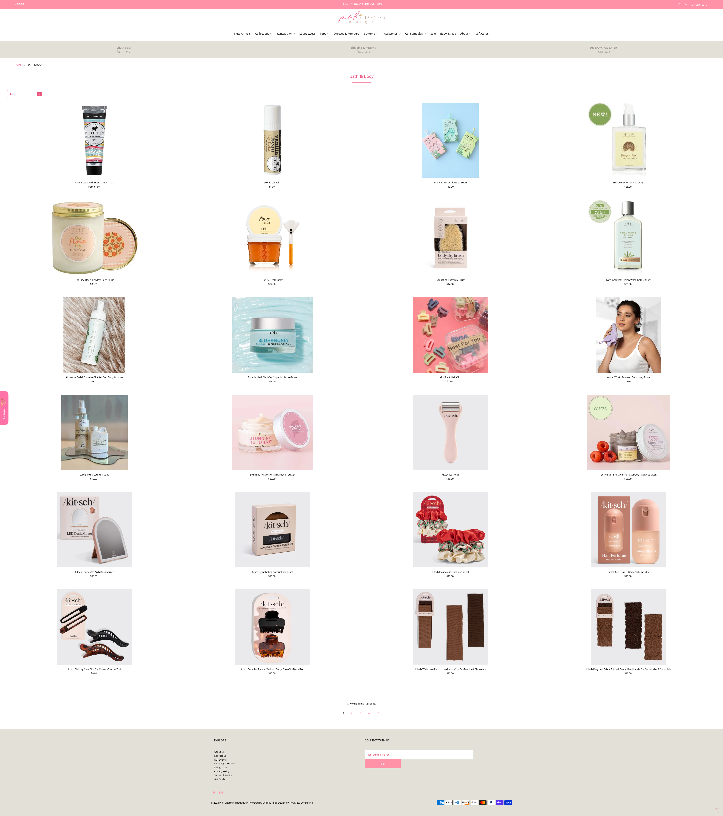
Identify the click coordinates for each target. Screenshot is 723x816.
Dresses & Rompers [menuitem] (346, 33)
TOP (716, 811)
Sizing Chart (220, 767)
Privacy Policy (221, 771)
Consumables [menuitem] (414, 33)
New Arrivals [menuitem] (242, 33)
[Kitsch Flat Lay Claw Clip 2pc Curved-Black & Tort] (94, 627)
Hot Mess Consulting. (301, 802)
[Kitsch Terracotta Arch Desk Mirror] (94, 529)
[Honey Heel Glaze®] (272, 237)
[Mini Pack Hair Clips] (450, 335)
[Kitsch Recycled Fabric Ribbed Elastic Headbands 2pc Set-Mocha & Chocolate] (628, 627)
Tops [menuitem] (323, 33)
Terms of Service (223, 775)
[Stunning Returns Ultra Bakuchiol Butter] (272, 432)
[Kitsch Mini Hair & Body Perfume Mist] (628, 529)
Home (18, 64)
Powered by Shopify (260, 802)
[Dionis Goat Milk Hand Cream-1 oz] (94, 140)
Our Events (220, 759)
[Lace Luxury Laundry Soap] (94, 432)
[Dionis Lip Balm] (272, 140)
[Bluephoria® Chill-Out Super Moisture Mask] (272, 335)
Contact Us (220, 755)
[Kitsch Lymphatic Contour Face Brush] (272, 529)
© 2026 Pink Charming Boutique (229, 802)
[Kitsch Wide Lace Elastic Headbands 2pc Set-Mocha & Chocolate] (450, 627)
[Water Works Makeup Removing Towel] (628, 335)
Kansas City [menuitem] (284, 33)
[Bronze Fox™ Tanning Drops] (628, 140)
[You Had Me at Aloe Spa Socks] (450, 140)
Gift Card (19, 3)
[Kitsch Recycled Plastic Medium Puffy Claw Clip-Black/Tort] (272, 627)
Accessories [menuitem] (390, 33)
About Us (219, 751)
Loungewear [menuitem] (307, 33)
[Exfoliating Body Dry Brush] (450, 237)
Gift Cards (219, 779)
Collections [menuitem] (262, 33)
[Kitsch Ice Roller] (450, 432)
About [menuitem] (464, 33)
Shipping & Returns (225, 763)
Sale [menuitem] (433, 33)
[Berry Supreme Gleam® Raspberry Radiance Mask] (628, 432)
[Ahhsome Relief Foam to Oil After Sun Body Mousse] (94, 335)
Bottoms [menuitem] (369, 33)
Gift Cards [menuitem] (482, 33)
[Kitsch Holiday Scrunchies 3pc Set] (450, 529)
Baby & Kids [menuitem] (448, 33)
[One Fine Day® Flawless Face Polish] (94, 237)
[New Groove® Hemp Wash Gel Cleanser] (628, 237)
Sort (12, 94)
